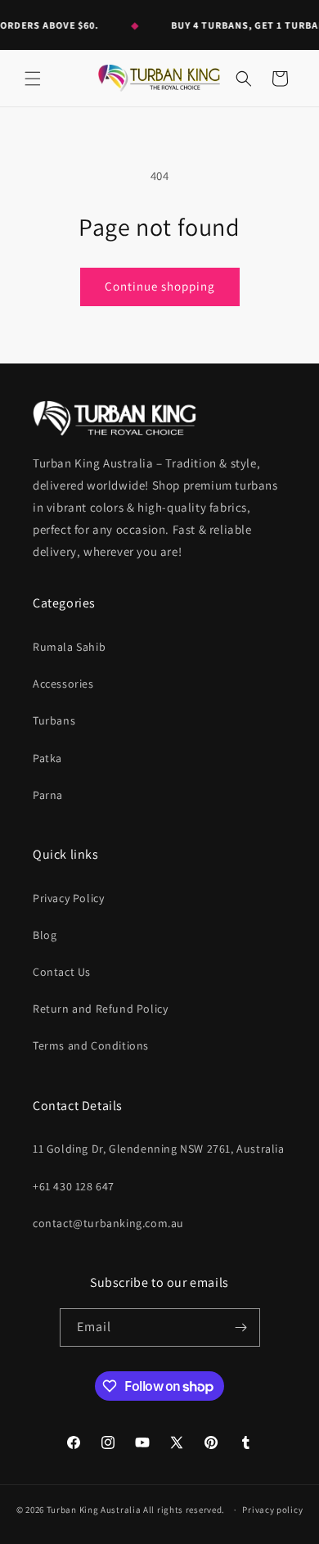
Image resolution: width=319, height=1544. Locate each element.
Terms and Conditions (91, 1045)
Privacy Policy (68, 898)
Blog (44, 935)
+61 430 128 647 (74, 1186)
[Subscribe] (241, 1327)
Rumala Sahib (69, 646)
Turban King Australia (94, 1509)
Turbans (54, 720)
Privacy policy (272, 1509)
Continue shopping (160, 286)
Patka (47, 758)
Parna (48, 795)
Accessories (63, 683)
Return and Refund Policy (100, 1008)
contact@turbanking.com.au (108, 1223)
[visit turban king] (114, 418)
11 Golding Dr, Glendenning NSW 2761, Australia (159, 1148)
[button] (33, 79)
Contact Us (62, 971)
